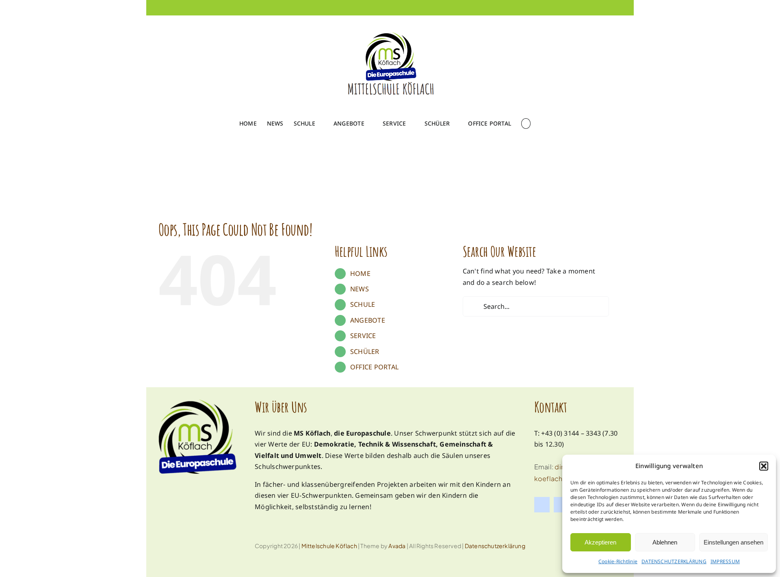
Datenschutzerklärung (495, 545)
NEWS (359, 288)
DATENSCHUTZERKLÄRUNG (673, 561)
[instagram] (561, 504)
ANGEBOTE (367, 320)
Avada (396, 545)
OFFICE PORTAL (374, 366)
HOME (360, 273)
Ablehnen (664, 542)
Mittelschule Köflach (329, 545)
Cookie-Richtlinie (617, 561)
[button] (764, 466)
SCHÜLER (364, 351)
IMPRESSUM (725, 561)
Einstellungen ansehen (733, 542)
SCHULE (362, 304)
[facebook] (542, 504)
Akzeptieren (600, 542)
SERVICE (363, 335)
